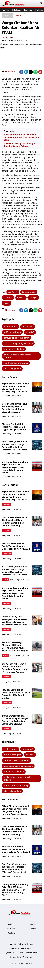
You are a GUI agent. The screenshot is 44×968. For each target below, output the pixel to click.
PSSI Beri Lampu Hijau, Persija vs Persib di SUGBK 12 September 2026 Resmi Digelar (16, 693)
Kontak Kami (15, 957)
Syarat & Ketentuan (14, 952)
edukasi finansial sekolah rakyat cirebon (18, 356)
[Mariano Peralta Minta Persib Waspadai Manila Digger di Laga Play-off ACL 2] (37, 428)
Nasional (5, 10)
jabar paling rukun (12, 368)
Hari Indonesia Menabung (16, 363)
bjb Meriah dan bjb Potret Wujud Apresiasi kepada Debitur (19, 145)
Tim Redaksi (7, 37)
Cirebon (18, 15)
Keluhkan (8, 297)
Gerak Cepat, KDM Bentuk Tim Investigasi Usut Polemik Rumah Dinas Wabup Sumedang (14, 407)
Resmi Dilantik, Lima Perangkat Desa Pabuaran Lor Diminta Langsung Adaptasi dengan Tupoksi (15, 620)
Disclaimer (28, 957)
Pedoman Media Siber (21, 948)
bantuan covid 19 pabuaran (16, 337)
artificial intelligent (12, 332)
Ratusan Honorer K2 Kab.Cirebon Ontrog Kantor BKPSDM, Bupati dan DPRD (21, 137)
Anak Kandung (10, 326)
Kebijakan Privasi (25, 944)
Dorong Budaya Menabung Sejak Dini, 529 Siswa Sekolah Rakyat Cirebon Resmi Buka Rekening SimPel (15, 467)
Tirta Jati (33, 297)
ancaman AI (27, 326)
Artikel (5, 579)
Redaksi (12, 944)
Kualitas (21, 297)
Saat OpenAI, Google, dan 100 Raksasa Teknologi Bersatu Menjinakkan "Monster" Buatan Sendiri (14, 445)
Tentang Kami (31, 952)
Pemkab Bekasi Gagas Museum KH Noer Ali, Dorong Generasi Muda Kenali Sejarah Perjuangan (15, 646)
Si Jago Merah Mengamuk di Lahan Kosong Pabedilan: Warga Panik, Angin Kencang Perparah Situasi (15, 387)
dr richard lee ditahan (14, 349)
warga (7, 303)
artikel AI (30, 332)
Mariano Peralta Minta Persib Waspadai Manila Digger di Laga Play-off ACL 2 (16, 427)
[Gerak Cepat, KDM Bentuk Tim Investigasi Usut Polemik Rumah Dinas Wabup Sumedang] (37, 407)
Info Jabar (16, 10)
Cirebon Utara (28, 292)
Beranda (7, 15)
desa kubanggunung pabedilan (18, 343)
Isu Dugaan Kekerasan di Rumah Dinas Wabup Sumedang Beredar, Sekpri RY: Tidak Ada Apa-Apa (15, 667)
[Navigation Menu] (41, 3)
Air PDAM (12, 292)
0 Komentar (10, 71)
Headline (6, 504)
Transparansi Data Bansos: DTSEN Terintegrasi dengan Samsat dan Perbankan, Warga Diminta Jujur (15, 719)
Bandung (28, 10)
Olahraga (39, 10)
